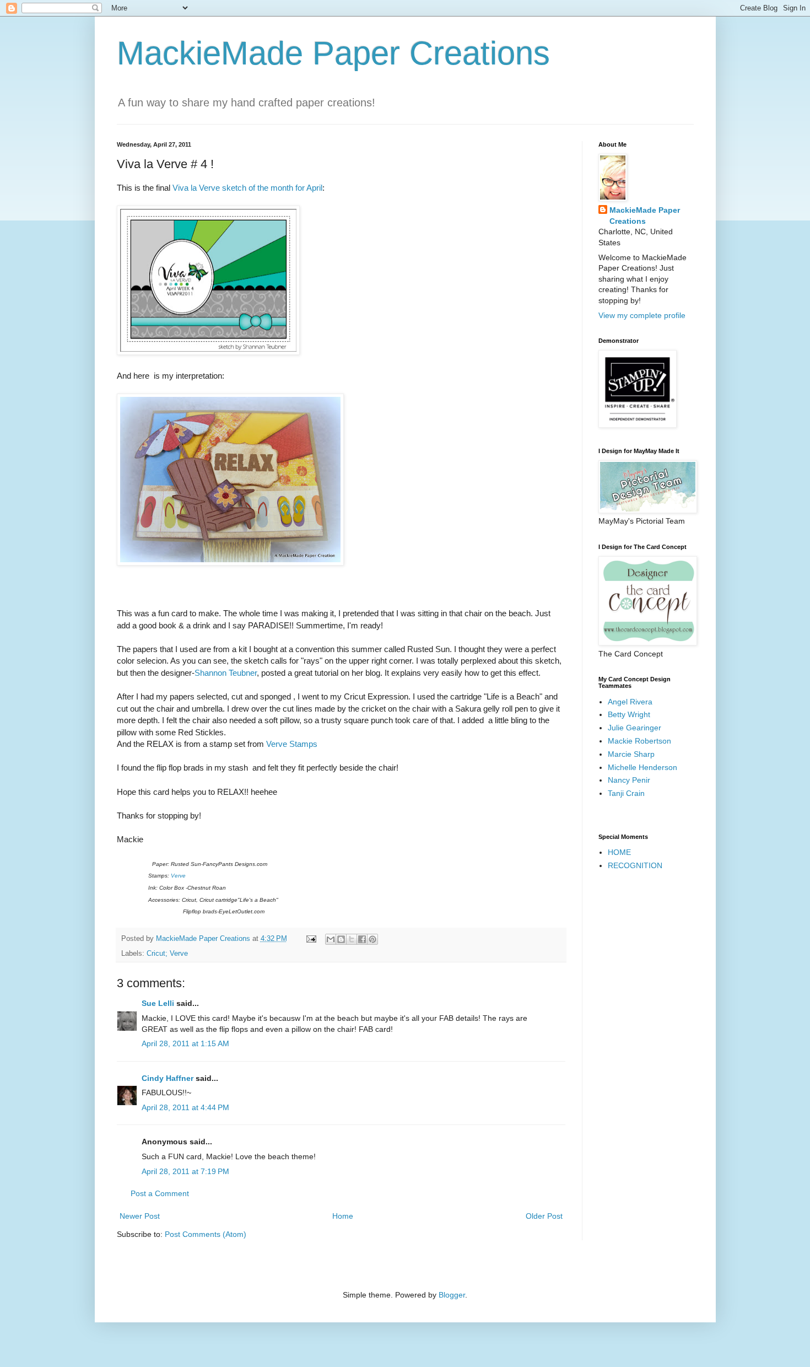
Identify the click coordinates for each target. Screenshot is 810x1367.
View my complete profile (641, 315)
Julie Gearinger (634, 727)
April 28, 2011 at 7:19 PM (185, 1171)
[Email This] (330, 939)
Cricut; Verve (167, 953)
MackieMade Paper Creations (333, 53)
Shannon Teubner (226, 672)
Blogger (452, 1294)
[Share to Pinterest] (372, 939)
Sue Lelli (159, 1003)
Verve (178, 876)
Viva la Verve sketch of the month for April (247, 187)
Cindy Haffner (167, 1078)
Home (342, 1216)
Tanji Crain (626, 793)
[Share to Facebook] (362, 939)
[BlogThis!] (341, 939)
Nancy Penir (629, 780)
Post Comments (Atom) (205, 1234)
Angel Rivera (630, 701)
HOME (619, 852)
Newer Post (140, 1216)
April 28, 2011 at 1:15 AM (185, 1043)
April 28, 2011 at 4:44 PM (185, 1107)
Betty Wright (629, 714)
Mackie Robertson (639, 740)
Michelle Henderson (642, 767)
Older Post (544, 1216)
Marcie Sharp (631, 754)
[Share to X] (351, 939)
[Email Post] (310, 939)
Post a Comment (160, 1193)
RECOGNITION (635, 865)
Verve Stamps (291, 744)
